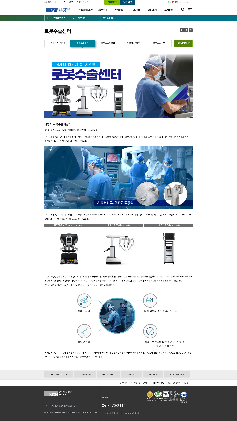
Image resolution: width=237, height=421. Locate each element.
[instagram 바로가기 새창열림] (176, 2)
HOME (48, 18)
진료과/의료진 (85, 10)
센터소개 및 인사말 (57, 43)
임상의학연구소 (85, 375)
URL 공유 (191, 30)
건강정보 (118, 10)
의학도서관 (153, 375)
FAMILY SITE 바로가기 (131, 413)
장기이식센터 (61, 2)
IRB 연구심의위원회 (177, 375)
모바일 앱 (185, 383)
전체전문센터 (184, 43)
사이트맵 (134, 383)
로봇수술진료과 (108, 43)
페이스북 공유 (182, 30)
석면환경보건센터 (108, 375)
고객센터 (168, 10)
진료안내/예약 (133, 43)
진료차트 (135, 10)
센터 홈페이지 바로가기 (110, 413)
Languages (184, 2)
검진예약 (127, 2)
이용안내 (102, 10)
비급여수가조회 (123, 383)
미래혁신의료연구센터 (59, 375)
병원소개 (152, 10)
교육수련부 (132, 375)
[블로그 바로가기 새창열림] (169, 2)
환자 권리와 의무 (144, 383)
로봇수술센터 (49, 2)
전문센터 (82, 18)
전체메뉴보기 (190, 9)
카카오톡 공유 (186, 30)
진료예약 (112, 2)
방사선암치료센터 (83, 2)
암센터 (71, 2)
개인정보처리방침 (158, 383)
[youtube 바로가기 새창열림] (173, 2)
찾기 (183, 9)
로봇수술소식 (159, 43)
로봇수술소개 (83, 43)
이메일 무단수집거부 (173, 383)
